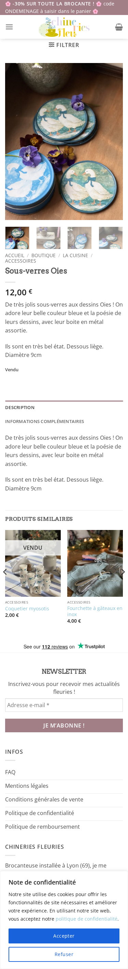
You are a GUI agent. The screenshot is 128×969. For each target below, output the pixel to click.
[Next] (112, 141)
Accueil (14, 255)
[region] (64, 920)
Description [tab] (19, 407)
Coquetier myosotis (27, 609)
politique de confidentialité (86, 919)
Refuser (64, 954)
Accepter (63, 936)
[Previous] (16, 141)
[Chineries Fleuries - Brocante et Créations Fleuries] (64, 27)
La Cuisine (75, 255)
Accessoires (20, 260)
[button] (9, 26)
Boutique (43, 255)
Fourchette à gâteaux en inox (95, 611)
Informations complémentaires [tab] (44, 421)
